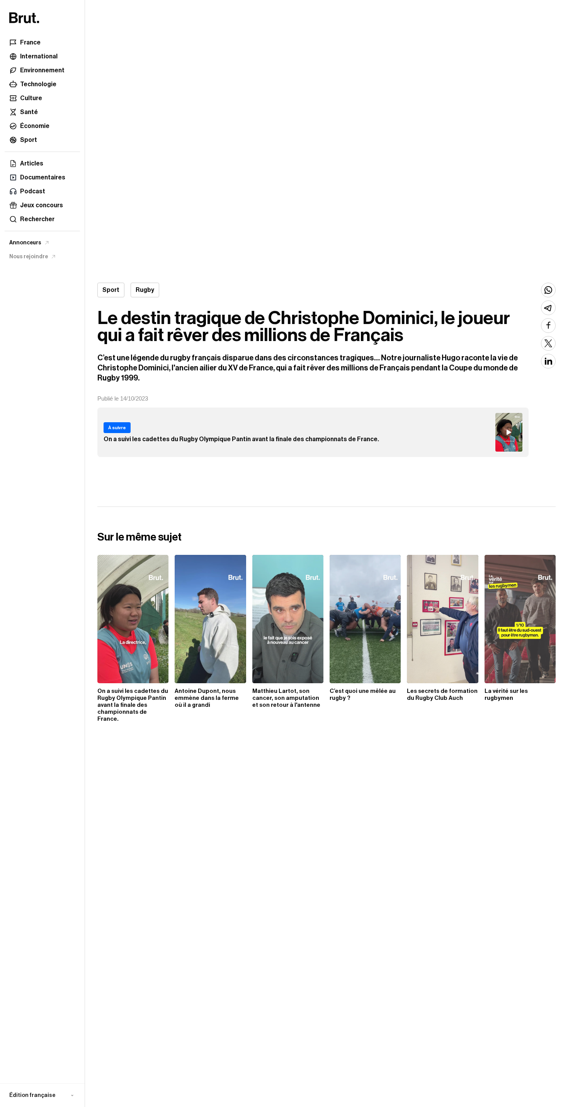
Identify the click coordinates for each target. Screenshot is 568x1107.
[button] (42, 1095)
